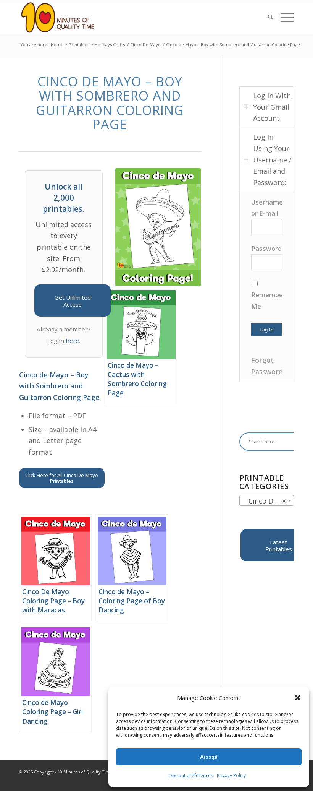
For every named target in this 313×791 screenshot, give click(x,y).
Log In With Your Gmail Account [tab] (272, 107)
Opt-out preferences (190, 775)
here (72, 340)
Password (266, 248)
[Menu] (285, 17)
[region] (266, 287)
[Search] (270, 17)
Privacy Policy (231, 775)
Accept (209, 757)
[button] (298, 698)
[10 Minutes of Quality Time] (58, 17)
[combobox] (266, 500)
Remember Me (266, 300)
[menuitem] (270, 17)
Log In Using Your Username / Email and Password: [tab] (272, 159)
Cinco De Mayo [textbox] (268, 500)
